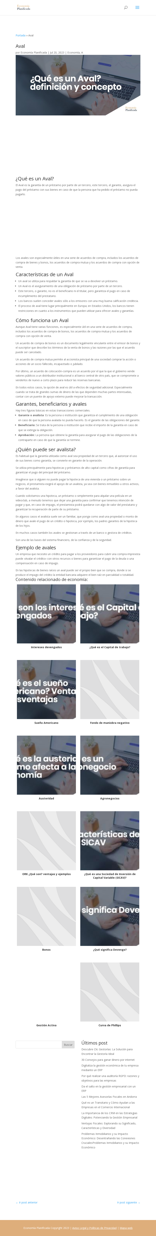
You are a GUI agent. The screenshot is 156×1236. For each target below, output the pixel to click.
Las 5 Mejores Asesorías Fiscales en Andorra (109, 1096)
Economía (73, 52)
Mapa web (126, 1228)
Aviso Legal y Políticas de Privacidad (94, 1228)
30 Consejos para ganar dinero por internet (108, 1060)
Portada (20, 35)
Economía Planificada (34, 52)
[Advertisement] (78, 147)
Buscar (68, 1044)
